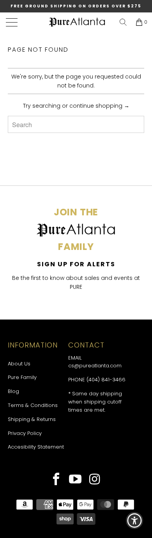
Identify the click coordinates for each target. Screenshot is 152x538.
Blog (13, 391)
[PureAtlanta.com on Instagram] (95, 480)
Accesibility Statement (36, 447)
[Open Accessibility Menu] (134, 520)
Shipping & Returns (32, 419)
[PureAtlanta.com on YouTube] (75, 480)
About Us (19, 363)
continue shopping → (99, 106)
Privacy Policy (25, 433)
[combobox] (76, 124)
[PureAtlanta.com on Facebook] (56, 480)
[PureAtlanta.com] (77, 22)
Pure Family (22, 377)
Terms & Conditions (33, 405)
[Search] (123, 22)
